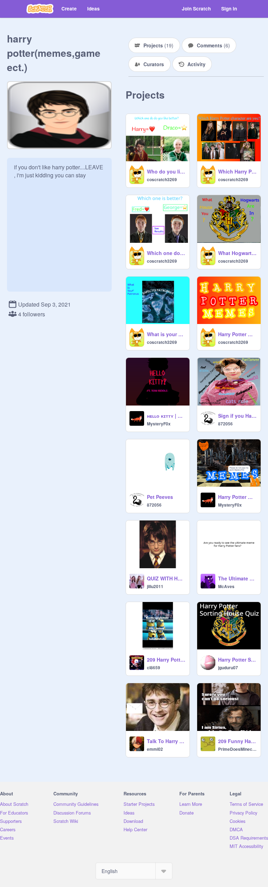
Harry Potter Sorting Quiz (237, 659)
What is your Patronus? (166, 334)
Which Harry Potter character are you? (237, 171)
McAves (226, 586)
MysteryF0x (159, 424)
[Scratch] (40, 8)
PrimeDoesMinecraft (237, 749)
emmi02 (155, 749)
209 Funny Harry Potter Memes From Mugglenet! (237, 741)
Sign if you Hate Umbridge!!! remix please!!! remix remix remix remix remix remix (237, 415)
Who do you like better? (166, 171)
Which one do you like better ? (166, 252)
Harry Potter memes (237, 334)
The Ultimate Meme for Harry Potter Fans (237, 578)
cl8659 (153, 667)
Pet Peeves (160, 496)
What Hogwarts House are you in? (237, 252)
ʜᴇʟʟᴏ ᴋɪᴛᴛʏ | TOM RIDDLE (166, 415)
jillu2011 (155, 586)
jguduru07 (228, 667)
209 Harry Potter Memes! (166, 659)
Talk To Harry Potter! (166, 741)
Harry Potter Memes (237, 496)
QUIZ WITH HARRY (166, 578)
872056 (225, 424)
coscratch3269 (162, 179)
